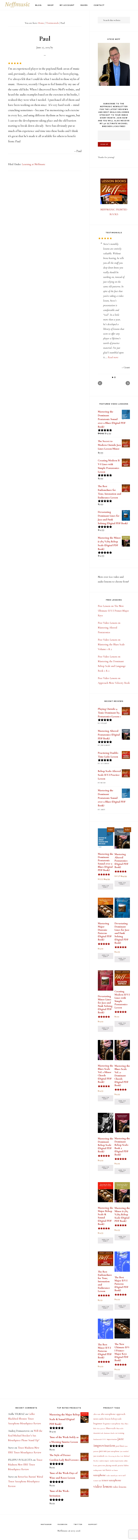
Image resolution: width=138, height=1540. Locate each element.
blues (122, 1424)
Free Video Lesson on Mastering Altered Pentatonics (109, 627)
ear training (119, 1433)
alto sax (96, 1414)
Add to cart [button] (105, 886)
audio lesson (104, 1418)
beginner (97, 1423)
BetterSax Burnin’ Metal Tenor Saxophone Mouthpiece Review (25, 1481)
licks (106, 1456)
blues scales (119, 1428)
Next (128, 383)
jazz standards (98, 1456)
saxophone (99, 1475)
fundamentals (97, 1439)
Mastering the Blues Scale (115, 1456)
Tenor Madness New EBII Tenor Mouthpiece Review (25, 1464)
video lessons (119, 1486)
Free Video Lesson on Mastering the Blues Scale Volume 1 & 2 (111, 644)
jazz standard (124, 1451)
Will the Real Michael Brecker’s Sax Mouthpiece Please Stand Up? (25, 1435)
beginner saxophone (111, 1423)
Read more (113, 357)
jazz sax (103, 1451)
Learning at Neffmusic (33, 164)
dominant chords (109, 1433)
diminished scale (98, 1433)
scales (108, 1476)
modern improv (104, 1461)
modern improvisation (116, 1461)
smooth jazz (114, 1475)
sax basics (107, 1470)
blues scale (111, 1428)
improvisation (112, 1439)
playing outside (111, 1465)
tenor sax (97, 1480)
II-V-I (104, 1439)
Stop (114, 377)
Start (112, 377)
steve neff (121, 1475)
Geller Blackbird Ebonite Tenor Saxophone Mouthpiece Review (24, 1418)
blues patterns (101, 1428)
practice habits (123, 1465)
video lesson (102, 1486)
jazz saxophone (113, 1451)
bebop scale (116, 1419)
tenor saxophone (111, 1480)
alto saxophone (108, 1414)
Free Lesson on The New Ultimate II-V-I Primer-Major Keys (113, 610)
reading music (97, 1470)
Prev (100, 383)
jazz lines (120, 1445)
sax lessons (115, 1470)
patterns (101, 1465)
